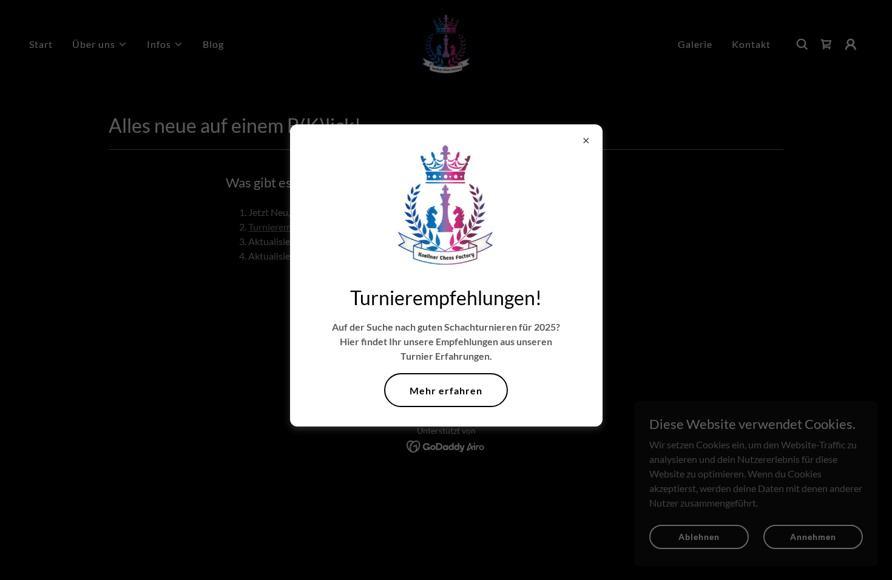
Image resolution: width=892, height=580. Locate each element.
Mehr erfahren (446, 390)
